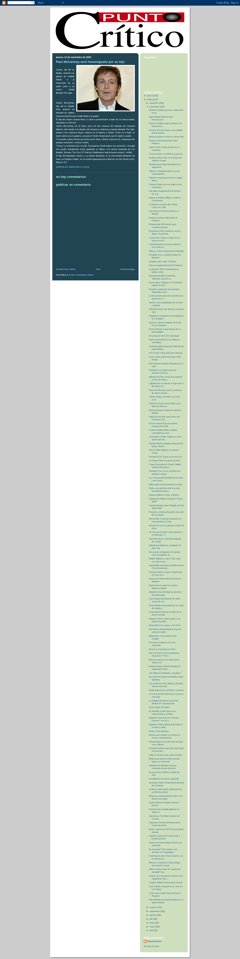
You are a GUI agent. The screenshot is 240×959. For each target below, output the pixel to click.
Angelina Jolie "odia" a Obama (162, 261)
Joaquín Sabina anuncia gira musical (165, 882)
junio (151, 923)
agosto (152, 915)
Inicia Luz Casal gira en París (162, 649)
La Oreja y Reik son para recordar (164, 460)
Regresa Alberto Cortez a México (164, 495)
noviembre (154, 107)
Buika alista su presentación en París (166, 484)
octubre (153, 907)
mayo (152, 926)
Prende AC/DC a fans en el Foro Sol (165, 457)
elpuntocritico (154, 941)
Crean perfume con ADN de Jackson (165, 154)
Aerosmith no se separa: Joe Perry (165, 625)
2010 (149, 96)
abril (151, 930)
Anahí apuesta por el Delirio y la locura (166, 690)
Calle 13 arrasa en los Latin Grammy (165, 755)
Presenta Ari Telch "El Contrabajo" (164, 336)
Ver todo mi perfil (151, 946)
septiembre (154, 911)
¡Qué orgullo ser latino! (159, 707)
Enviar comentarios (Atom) (81, 275)
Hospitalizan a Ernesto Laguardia (164, 779)
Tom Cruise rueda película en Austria (165, 353)
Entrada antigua (128, 269)
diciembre (154, 103)
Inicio (98, 269)
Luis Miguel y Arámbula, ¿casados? (165, 673)
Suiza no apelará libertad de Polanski (165, 265)
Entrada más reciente (66, 269)
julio (151, 919)
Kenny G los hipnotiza (159, 731)
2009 (149, 99)
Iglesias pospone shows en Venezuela (166, 137)
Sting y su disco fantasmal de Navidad (166, 251)
